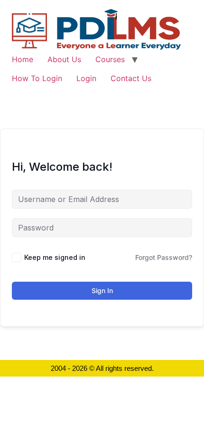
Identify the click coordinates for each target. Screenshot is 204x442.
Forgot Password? (163, 257)
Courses (110, 59)
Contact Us (131, 78)
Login (86, 78)
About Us (64, 59)
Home (22, 59)
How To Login (37, 78)
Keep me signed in (54, 257)
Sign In (102, 290)
